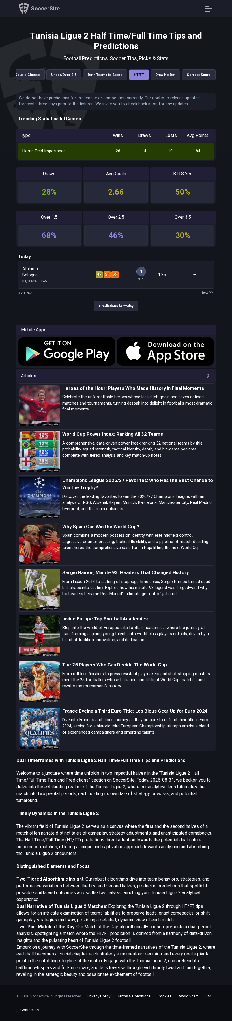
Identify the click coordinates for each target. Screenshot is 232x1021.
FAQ (209, 996)
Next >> (207, 292)
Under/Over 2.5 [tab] (63, 75)
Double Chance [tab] (27, 75)
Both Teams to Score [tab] (105, 75)
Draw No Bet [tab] (165, 75)
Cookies (164, 996)
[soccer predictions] (66, 351)
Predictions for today (116, 306)
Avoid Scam (189, 996)
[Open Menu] (211, 9)
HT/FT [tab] (139, 75)
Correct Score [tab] (199, 75)
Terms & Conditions (134, 996)
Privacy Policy (98, 996)
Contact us (29, 1009)
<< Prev (25, 293)
